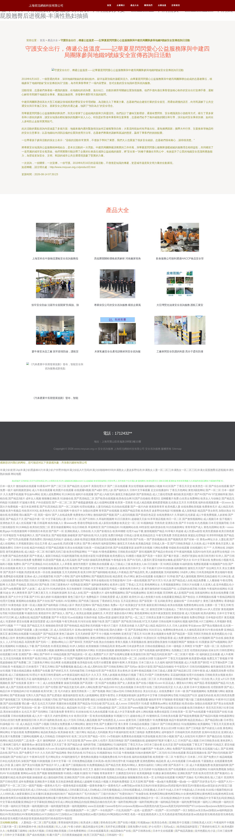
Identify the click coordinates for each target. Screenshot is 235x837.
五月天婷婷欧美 (71, 572)
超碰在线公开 (137, 716)
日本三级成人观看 (162, 670)
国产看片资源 (171, 556)
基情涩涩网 (156, 609)
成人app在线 (55, 543)
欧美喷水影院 (88, 556)
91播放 (157, 773)
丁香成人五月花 (135, 584)
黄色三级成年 (66, 633)
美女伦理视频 (136, 486)
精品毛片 (85, 674)
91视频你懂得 (59, 597)
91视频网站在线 (129, 527)
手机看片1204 (154, 568)
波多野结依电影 (161, 510)
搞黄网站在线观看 (65, 650)
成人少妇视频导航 (43, 576)
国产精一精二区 (140, 609)
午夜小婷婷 (75, 826)
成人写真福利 (192, 613)
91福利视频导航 (70, 556)
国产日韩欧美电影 (180, 543)
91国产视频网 (75, 658)
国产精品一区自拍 (199, 679)
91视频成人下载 (25, 646)
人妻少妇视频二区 (43, 629)
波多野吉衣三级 (12, 650)
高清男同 (229, 777)
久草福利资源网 (58, 592)
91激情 (84, 773)
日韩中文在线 (21, 547)
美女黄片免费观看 (10, 736)
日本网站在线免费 (21, 560)
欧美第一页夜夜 (124, 502)
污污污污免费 (60, 679)
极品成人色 (80, 666)
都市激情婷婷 (152, 588)
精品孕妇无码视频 (90, 625)
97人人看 (59, 765)
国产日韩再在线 (142, 830)
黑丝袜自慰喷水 (12, 711)
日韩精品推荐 (180, 679)
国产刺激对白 (222, 773)
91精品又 (218, 744)
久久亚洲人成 (207, 584)
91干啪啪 (94, 773)
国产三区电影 (193, 728)
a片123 (225, 679)
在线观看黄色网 (223, 761)
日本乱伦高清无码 (10, 761)
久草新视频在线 (137, 642)
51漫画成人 (169, 609)
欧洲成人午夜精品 (118, 572)
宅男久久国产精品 (36, 695)
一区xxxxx (225, 502)
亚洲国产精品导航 (130, 510)
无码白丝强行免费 (10, 720)
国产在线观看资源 (123, 547)
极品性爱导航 (61, 568)
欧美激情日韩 (138, 654)
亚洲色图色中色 (28, 826)
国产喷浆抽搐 (17, 695)
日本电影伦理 (93, 670)
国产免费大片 (211, 757)
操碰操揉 (37, 777)
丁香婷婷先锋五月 (210, 826)
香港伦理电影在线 (87, 523)
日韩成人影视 (131, 535)
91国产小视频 (41, 724)
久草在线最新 (164, 679)
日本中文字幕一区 (61, 761)
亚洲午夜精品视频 (141, 670)
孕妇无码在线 (74, 752)
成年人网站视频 (144, 711)
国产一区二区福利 (69, 506)
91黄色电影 (14, 605)
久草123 (42, 720)
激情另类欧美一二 (81, 691)
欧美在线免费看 (220, 592)
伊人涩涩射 (214, 609)
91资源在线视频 (105, 650)
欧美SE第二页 (49, 691)
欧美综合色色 (160, 822)
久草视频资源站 (25, 543)
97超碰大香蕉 (27, 502)
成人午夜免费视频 (206, 514)
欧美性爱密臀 (82, 699)
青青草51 (70, 711)
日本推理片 (32, 666)
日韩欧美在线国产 (128, 551)
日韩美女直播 (153, 617)
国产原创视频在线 (157, 539)
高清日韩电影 (116, 740)
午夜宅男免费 (163, 535)
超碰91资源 (117, 617)
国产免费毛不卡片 (29, 752)
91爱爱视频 (102, 556)
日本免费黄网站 (77, 830)
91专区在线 (84, 621)
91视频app (143, 822)
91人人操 (61, 826)
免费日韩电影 (115, 535)
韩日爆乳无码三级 (55, 551)
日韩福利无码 (182, 732)
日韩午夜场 (198, 670)
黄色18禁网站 (98, 638)
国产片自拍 (43, 601)
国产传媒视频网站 (196, 691)
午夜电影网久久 (26, 535)
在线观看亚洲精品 (171, 597)
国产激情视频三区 (10, 699)
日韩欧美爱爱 (107, 597)
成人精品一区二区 (34, 551)
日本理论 (228, 720)
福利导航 (193, 621)
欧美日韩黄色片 (196, 707)
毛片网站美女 (53, 757)
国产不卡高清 (59, 617)
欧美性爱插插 (210, 531)
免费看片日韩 (32, 769)
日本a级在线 (193, 761)
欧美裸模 (13, 514)
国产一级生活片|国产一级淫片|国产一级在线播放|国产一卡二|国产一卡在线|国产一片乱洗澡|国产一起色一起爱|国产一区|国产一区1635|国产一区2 (105, 810)
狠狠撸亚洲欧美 (51, 498)
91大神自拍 (68, 494)
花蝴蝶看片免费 (170, 498)
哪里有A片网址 (185, 683)
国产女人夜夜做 (126, 683)
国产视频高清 (175, 539)
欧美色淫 (146, 510)
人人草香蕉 (65, 564)
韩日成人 (61, 707)
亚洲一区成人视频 (32, 605)
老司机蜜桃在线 (15, 551)
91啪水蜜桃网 (143, 752)
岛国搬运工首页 (180, 650)
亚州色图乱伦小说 (205, 830)
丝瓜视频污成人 (211, 748)
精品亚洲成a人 (196, 720)
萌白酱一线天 (29, 703)
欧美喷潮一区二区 (163, 757)
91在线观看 (13, 773)
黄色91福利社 (146, 765)
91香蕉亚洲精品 (60, 646)
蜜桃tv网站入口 (60, 642)
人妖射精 (222, 514)
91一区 (15, 724)
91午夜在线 (124, 757)
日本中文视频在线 (200, 687)
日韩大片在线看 (191, 584)
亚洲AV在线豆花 (211, 732)
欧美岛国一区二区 (127, 658)
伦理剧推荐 (217, 687)
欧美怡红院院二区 (40, 527)
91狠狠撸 (175, 510)
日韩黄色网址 (162, 674)
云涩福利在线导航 (187, 588)
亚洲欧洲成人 (72, 531)
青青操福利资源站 (68, 822)
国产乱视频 (50, 822)
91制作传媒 (90, 617)
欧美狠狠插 (92, 646)
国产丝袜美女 (43, 535)
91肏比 (181, 728)
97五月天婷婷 (150, 621)
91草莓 (198, 748)
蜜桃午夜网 (118, 662)
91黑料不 (201, 736)
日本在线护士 (195, 601)
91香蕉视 (192, 502)
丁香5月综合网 (185, 609)
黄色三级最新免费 (129, 748)
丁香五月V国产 (145, 674)
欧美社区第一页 (83, 716)
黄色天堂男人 (223, 543)
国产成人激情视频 (186, 576)
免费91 (17, 564)
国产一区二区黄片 (178, 654)
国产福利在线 (86, 535)
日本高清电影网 (205, 572)
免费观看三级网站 (17, 830)
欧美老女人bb (139, 564)
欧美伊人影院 (117, 584)
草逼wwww (97, 728)
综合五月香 (41, 543)
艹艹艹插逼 (20, 625)
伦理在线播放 (87, 506)
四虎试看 (68, 543)
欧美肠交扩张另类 (135, 605)
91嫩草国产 (146, 748)
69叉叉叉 (88, 769)
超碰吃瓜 (97, 613)
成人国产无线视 (15, 687)
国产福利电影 (51, 605)
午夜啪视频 (128, 752)
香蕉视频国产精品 (215, 683)
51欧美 (87, 547)
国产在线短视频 (183, 744)
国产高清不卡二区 (178, 765)
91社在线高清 (51, 564)
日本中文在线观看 (163, 830)
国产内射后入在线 (212, 728)
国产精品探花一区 (77, 654)
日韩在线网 (165, 621)
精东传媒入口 (55, 523)
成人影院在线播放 (108, 523)
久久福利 (160, 662)
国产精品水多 (75, 744)
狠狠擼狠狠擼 (55, 773)
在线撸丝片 (160, 576)
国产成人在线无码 (185, 736)
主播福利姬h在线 (120, 609)
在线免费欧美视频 (191, 506)
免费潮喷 (37, 560)
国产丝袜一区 (191, 539)
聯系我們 (148, 5)
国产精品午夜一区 (34, 519)
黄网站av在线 (28, 773)
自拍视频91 (196, 547)
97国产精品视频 (55, 547)
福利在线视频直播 (208, 502)
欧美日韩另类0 (206, 556)
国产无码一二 (43, 642)
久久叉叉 (96, 674)
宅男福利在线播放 (31, 699)
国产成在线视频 (36, 834)
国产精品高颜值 (184, 830)
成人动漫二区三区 (146, 679)
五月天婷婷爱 (82, 633)
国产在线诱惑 (105, 720)
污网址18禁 (161, 765)
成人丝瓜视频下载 (26, 523)
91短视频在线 (160, 769)
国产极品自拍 (214, 736)
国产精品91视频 (209, 716)
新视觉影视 (178, 613)
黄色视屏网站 (142, 613)
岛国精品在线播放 (116, 777)
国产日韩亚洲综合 (170, 724)
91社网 (146, 633)
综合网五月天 (214, 568)
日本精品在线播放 (139, 724)
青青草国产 (28, 658)
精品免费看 (199, 580)
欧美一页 (149, 777)
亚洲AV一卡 (28, 650)
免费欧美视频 (108, 658)
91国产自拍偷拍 (141, 498)
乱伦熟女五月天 (177, 502)
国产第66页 (75, 642)
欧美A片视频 (37, 830)
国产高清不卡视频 (13, 572)
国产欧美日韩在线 (131, 621)
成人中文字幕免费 (124, 711)
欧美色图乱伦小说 (222, 633)
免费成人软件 (7, 638)
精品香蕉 (118, 576)
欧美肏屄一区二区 (116, 699)
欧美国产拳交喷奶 (80, 568)
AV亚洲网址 (71, 601)
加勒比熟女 (225, 510)
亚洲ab (28, 576)
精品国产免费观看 (40, 617)
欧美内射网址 (208, 613)
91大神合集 (224, 576)
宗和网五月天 (74, 609)
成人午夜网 (208, 543)
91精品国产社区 (188, 695)
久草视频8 (220, 621)
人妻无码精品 (103, 506)
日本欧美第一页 (179, 711)
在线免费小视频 (45, 650)
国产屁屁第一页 (58, 658)
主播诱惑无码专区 (126, 773)
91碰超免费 (132, 761)
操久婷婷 (46, 597)
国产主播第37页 (108, 724)
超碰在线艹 (180, 601)
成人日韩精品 (47, 736)
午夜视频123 (18, 666)
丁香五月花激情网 (178, 658)
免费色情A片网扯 (85, 650)
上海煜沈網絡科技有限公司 (46, 5)
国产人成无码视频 (124, 514)
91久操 (168, 580)
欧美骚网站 (204, 724)
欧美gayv (5, 531)
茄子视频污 (225, 519)
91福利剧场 (186, 564)
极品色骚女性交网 (93, 826)
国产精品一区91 (97, 736)
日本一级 (180, 691)
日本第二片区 (195, 757)
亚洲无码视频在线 (116, 638)
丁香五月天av (135, 744)
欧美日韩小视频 (165, 736)
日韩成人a (121, 769)
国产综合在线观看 (219, 486)
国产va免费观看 (12, 588)
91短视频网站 (189, 724)
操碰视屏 (72, 535)
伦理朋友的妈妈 (199, 650)
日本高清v (99, 761)
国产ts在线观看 (197, 711)
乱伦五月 (27, 711)
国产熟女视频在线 (212, 625)
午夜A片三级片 (109, 625)
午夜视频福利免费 (51, 769)
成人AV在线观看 (176, 761)
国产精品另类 (113, 765)
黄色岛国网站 (211, 527)
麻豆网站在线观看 (18, 633)
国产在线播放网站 (136, 592)
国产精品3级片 (16, 498)
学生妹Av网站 (32, 494)
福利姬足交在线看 (210, 654)
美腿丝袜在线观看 (66, 703)
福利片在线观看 (85, 494)
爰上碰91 (16, 765)
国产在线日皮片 (20, 757)
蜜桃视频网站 (122, 650)
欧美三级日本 (90, 679)
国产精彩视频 (59, 535)
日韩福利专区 (63, 736)
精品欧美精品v (49, 732)
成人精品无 (26, 724)
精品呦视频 (225, 757)
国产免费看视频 (64, 666)
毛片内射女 (64, 691)
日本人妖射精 (180, 625)
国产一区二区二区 (62, 502)
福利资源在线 (158, 527)
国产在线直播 (18, 683)
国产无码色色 (42, 646)
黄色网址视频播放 (26, 638)
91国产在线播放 (107, 683)
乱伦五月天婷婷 (47, 703)
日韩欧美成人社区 (201, 822)
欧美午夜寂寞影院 (160, 613)
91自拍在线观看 (121, 506)
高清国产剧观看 (23, 629)
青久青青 (123, 724)
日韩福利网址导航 (168, 695)
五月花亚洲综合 (130, 601)
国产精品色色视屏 (18, 556)
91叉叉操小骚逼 (54, 728)
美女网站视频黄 (36, 748)
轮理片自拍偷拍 (195, 674)
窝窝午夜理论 (107, 695)
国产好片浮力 (155, 580)
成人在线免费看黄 (53, 683)
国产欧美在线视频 (105, 498)
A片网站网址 (78, 724)
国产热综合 (189, 597)
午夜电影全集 (118, 560)
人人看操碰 (213, 580)
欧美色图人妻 (172, 506)
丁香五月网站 (47, 666)
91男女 (78, 543)
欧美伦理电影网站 (77, 551)
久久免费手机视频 (13, 494)
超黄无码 (131, 720)
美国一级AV (44, 514)
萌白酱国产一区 (28, 514)
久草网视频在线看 (206, 597)
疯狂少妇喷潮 (98, 699)
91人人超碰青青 (151, 728)
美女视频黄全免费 (161, 633)
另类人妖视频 (110, 674)
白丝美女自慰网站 (197, 769)
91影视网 (63, 510)
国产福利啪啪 (100, 572)
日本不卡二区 (74, 519)
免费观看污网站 (216, 691)
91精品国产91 (168, 588)
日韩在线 (86, 531)
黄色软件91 (44, 613)
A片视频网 (204, 638)
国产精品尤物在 (101, 605)
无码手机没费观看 (115, 826)
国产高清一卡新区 (152, 556)
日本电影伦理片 (214, 617)
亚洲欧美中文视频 (45, 781)
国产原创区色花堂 (146, 514)
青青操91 (132, 769)
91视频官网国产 (177, 642)
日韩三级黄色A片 (60, 584)
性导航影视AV (118, 580)
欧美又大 (21, 568)
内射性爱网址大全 (63, 716)
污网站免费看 (160, 547)
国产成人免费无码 (35, 609)
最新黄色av (28, 744)
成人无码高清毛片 (64, 629)
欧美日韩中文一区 (135, 568)
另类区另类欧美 (202, 633)
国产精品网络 (59, 752)
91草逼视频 (17, 769)
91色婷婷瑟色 (58, 588)
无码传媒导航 (77, 670)
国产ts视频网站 (218, 642)
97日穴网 (8, 617)
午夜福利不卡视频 (224, 822)
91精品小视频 (100, 781)
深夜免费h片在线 (138, 826)
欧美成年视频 (24, 777)
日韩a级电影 (104, 707)
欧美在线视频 (175, 605)
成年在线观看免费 (95, 777)
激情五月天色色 (126, 543)
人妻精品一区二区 (31, 822)
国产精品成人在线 (182, 580)
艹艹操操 (93, 551)
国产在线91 (57, 601)
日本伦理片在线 (143, 687)
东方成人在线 (75, 592)
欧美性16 (134, 597)
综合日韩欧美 (79, 527)
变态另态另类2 (214, 707)
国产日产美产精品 (47, 638)
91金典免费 (75, 679)
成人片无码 (69, 720)
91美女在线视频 (74, 547)
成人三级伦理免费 (162, 494)
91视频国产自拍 (218, 564)
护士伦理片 (155, 826)
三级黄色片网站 (41, 662)
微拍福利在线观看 (26, 486)
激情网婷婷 (49, 740)
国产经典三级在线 (88, 601)
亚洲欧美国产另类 (187, 773)
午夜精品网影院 (226, 597)
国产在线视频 (147, 650)
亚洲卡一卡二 (34, 683)
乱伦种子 (85, 486)
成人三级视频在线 (18, 674)
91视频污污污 (121, 716)
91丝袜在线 (82, 711)
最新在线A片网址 (124, 613)
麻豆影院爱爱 (37, 621)
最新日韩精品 (53, 556)
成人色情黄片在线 (150, 597)
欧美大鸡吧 (84, 728)
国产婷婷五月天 (60, 670)
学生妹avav (194, 625)
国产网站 (85, 580)
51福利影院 (120, 744)
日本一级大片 (7, 486)
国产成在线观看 (12, 703)
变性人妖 (108, 490)
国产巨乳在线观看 (18, 539)
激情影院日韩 (28, 720)
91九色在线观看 (99, 711)
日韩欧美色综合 (133, 691)
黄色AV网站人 (129, 765)
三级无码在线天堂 (163, 687)
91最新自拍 (31, 613)
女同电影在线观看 (164, 777)
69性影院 (144, 527)
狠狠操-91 (192, 642)
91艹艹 (208, 547)
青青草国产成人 (194, 527)
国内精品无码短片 (53, 539)
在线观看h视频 (82, 490)
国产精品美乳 (137, 572)
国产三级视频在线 (76, 765)
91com (158, 683)
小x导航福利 (113, 736)
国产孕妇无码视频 (218, 752)
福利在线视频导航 (142, 757)
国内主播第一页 (118, 629)
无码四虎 (32, 568)
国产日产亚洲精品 (32, 564)
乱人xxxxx (119, 720)
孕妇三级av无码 (115, 691)
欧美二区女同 (79, 736)
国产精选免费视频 (189, 716)
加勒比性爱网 (90, 510)
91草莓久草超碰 (174, 531)
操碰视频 (56, 572)
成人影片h (44, 588)
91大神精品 (22, 527)
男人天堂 (215, 679)
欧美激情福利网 (219, 765)
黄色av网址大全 (209, 539)
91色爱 (145, 703)
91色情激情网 (19, 531)
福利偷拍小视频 (153, 486)
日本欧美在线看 (169, 716)
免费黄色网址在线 (194, 605)
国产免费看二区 (22, 662)
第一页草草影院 (46, 707)
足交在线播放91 (160, 490)
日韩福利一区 (114, 834)
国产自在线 (217, 638)
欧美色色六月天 (49, 510)
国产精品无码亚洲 (156, 654)
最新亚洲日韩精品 (156, 605)
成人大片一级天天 (42, 716)
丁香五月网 (224, 605)
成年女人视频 (33, 498)
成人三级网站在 (101, 609)
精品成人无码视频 (97, 732)
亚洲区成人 (227, 732)
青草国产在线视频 (109, 510)
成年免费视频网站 (115, 592)
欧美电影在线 (85, 662)
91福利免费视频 (217, 769)
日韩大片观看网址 (39, 580)
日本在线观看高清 (98, 830)
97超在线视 (17, 732)
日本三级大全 (146, 662)
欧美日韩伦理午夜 (115, 761)
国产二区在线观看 (117, 486)
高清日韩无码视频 (56, 609)
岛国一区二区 (211, 646)
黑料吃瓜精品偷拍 (207, 576)
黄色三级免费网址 (213, 601)
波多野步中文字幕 (147, 695)
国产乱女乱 (108, 703)
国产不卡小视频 (100, 633)
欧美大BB (86, 572)
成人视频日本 (211, 519)
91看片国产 (53, 834)
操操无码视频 (71, 683)
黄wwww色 (70, 523)
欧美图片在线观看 (63, 490)
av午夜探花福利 (71, 674)
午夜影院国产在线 (217, 711)
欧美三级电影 (137, 732)
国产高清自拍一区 (26, 707)
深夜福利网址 (202, 592)
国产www (86, 740)
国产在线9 (83, 560)
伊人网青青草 (19, 592)
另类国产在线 (90, 642)
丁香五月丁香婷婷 (202, 744)
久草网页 (187, 646)
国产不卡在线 (186, 523)
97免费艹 (198, 646)
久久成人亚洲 (181, 687)
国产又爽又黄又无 (38, 592)
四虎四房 (196, 732)
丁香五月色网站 (179, 490)
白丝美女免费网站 (189, 498)
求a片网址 (129, 576)
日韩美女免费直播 (60, 724)
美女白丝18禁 (168, 728)
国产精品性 (73, 486)
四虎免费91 (36, 539)
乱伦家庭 (190, 514)
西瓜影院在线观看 (106, 539)
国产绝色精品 (71, 625)
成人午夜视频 (66, 638)
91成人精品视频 (143, 502)
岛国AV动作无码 (202, 551)
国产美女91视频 (31, 765)
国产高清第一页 (89, 683)
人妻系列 (146, 560)
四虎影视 (29, 572)
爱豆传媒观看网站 (61, 527)
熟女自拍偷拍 (106, 642)
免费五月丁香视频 (217, 658)
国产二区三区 (58, 486)
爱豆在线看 (23, 621)
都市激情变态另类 (221, 666)
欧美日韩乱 (41, 658)
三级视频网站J (105, 744)
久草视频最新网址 (171, 584)
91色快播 (168, 568)
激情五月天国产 (197, 568)
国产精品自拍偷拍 (163, 666)
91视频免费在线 (108, 757)
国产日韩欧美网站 (113, 666)
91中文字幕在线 (201, 560)
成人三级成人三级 (120, 564)
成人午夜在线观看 (42, 490)
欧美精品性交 (147, 535)
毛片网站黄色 (202, 777)
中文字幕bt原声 (218, 662)
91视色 (202, 588)
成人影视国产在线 (184, 592)
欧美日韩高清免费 (224, 695)
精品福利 (72, 707)
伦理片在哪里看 (102, 662)
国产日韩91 (89, 519)
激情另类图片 (80, 564)
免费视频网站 (32, 732)
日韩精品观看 (90, 588)
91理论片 (34, 674)
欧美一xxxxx (227, 527)
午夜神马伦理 (37, 757)
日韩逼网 (42, 523)
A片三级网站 (206, 621)
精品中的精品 (37, 547)
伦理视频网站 (82, 638)
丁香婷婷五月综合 (110, 601)
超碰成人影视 (117, 568)
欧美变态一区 (200, 486)
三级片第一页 (9, 826)
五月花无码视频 (12, 658)
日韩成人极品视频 (87, 720)
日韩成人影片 (66, 605)
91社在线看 (180, 707)
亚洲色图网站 (147, 761)
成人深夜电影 (189, 510)
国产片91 (34, 597)
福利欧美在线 (55, 720)
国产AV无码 (134, 560)
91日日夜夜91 (123, 519)
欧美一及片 (35, 740)
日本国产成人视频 (188, 740)
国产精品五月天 (36, 625)
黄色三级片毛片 (77, 597)
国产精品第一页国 (182, 633)
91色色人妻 (137, 588)
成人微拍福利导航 (53, 777)
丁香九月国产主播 (16, 748)
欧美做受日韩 (125, 539)
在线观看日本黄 (9, 654)
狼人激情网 (82, 748)
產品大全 (134, 5)
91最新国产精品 (107, 588)
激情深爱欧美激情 (157, 642)
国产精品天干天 (15, 519)
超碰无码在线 (205, 695)
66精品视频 (60, 654)
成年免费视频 (26, 781)
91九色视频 (201, 523)
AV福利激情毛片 (70, 757)
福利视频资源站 (22, 490)
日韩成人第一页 (161, 543)
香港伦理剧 (22, 580)
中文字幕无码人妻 (55, 519)
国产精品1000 (106, 687)
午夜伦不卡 (75, 510)
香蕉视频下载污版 (183, 699)
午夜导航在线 (101, 629)
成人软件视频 (53, 621)
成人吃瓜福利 (69, 560)
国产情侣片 (47, 765)
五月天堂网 (136, 781)
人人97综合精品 (15, 642)
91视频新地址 (105, 752)
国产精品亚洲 (51, 633)
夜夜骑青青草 (156, 506)
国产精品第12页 (182, 670)
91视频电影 (147, 523)
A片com (50, 748)
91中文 (135, 650)
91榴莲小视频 (134, 556)
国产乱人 (71, 613)
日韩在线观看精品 (155, 646)
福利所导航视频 (175, 662)
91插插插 (35, 691)
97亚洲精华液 (220, 494)
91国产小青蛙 (62, 576)
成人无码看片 (135, 638)
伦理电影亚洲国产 (80, 584)
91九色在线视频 (124, 687)
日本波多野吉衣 (135, 646)
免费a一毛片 (117, 605)
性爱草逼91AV (91, 658)
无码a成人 (170, 826)
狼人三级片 (216, 777)
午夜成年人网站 (163, 748)
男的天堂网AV (83, 605)
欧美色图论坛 (117, 556)
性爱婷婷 (11, 621)
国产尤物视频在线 (134, 740)
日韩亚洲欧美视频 (56, 830)
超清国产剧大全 (182, 560)
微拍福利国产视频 (103, 514)
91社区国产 (169, 486)
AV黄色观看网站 (107, 551)
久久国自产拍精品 (16, 584)
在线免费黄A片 (165, 514)
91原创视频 (148, 736)
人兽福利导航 (37, 728)
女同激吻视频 (45, 568)
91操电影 (5, 724)
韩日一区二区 (174, 519)
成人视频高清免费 (216, 670)
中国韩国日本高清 (37, 531)
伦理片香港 (96, 748)
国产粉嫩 (149, 707)
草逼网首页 (94, 527)
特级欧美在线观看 (179, 547)
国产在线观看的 (177, 769)
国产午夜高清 (109, 670)
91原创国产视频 (52, 560)
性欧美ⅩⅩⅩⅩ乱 (30, 510)
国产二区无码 (159, 752)
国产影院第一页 (148, 601)
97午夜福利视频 (183, 551)
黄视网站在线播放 (26, 601)
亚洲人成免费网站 (51, 494)
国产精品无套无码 (69, 687)
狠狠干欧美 (98, 621)
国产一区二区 (213, 490)
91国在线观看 (16, 613)
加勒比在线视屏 (204, 703)
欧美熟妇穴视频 (127, 674)
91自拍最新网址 (175, 527)
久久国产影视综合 (101, 531)
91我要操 (204, 642)
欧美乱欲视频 (84, 613)
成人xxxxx (121, 703)
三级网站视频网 (30, 736)
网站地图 (16, 474)
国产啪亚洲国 (66, 699)
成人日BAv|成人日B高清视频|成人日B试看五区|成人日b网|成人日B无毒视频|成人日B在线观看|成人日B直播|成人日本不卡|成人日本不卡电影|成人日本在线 (118, 789)
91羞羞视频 (73, 580)
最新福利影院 (70, 695)
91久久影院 (100, 535)
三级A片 (155, 724)
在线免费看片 (166, 691)
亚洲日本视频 (154, 592)
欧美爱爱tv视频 (197, 658)
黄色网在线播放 (90, 757)
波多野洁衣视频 (143, 547)
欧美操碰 (63, 732)
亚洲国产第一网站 (29, 654)
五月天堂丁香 (59, 744)
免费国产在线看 (41, 670)
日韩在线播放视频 (21, 716)
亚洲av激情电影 (84, 629)
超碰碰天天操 (139, 519)
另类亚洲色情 (179, 535)
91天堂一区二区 (87, 707)
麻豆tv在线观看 (144, 576)
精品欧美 (161, 761)
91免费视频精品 (96, 765)
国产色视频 (98, 691)
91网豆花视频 (171, 564)
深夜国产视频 (28, 761)
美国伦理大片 (99, 486)
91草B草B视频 (215, 535)
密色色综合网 (108, 822)
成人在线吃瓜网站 (109, 679)
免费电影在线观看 (13, 576)
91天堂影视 (73, 740)
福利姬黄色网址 (100, 584)
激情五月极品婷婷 (125, 494)
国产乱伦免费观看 (138, 699)
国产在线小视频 (145, 683)
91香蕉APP (43, 486)
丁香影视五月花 (22, 679)
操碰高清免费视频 (100, 560)
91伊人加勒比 (77, 646)
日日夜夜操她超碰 (72, 834)
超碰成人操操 (72, 539)
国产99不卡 (46, 654)
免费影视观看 (201, 564)
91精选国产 (36, 633)
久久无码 (45, 752)
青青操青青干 (107, 773)
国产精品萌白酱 (214, 720)
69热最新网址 (227, 716)
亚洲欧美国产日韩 (74, 777)
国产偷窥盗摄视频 (83, 502)
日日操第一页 (155, 564)
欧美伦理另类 (206, 773)
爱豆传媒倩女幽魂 (162, 560)
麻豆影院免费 (43, 744)
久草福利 (179, 514)
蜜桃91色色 (190, 638)
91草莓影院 (9, 535)
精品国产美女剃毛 (208, 510)
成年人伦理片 (100, 740)
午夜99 (219, 699)
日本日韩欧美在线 (209, 740)
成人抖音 (5, 765)
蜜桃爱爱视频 (160, 502)
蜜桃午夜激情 (181, 617)
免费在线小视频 (220, 560)
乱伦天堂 (168, 744)
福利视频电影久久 (42, 679)
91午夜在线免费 (214, 629)
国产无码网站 (40, 711)
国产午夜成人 (37, 556)
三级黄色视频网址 (204, 699)
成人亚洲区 (122, 597)
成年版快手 (167, 732)
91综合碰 (96, 703)
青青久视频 (121, 642)
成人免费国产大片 (98, 654)
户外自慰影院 (43, 502)
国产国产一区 (56, 531)
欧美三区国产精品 (94, 834)
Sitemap (176, 448)
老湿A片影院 (145, 666)
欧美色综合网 (124, 498)
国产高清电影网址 (138, 629)
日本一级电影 (173, 646)
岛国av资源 (104, 617)
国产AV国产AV (203, 494)
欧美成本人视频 (90, 822)
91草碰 (171, 576)
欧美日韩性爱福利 (51, 674)
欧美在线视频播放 (103, 716)
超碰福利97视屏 (154, 740)
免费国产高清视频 (182, 748)
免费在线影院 (161, 711)
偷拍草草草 (155, 699)
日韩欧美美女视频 (215, 674)
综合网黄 (56, 662)
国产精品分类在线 (163, 551)
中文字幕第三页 (100, 568)
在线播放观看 (69, 662)
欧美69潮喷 (119, 531)
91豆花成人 (169, 683)
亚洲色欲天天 (7, 523)
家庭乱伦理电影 (197, 535)
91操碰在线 (66, 498)
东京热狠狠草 (74, 588)
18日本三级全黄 (153, 744)
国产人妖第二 (29, 588)
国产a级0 (97, 490)
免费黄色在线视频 (131, 736)
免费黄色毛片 (209, 506)
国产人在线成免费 (62, 514)
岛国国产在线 (133, 728)
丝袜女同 (213, 650)
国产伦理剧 (51, 687)
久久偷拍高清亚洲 (194, 629)
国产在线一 (139, 539)
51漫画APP (160, 658)
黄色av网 (120, 646)
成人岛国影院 (127, 679)
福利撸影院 (180, 568)
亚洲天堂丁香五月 (131, 633)
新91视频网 (145, 551)
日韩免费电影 (58, 580)
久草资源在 (131, 662)
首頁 (109, 5)
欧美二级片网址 (78, 732)
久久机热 (196, 543)
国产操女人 (58, 613)
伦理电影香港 (165, 638)
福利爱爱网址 (163, 650)
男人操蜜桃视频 (154, 572)
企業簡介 (121, 5)
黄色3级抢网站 (196, 490)
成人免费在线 (22, 617)
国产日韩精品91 (110, 527)
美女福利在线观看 (65, 748)
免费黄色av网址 (159, 703)
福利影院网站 (109, 543)
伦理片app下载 (134, 531)
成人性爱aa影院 (193, 531)
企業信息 (162, 5)
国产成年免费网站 (80, 576)
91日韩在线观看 (177, 752)
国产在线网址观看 (119, 654)
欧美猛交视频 (88, 539)
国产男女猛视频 (164, 707)
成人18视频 (70, 728)
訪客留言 (176, 5)
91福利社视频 (180, 621)
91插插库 (13, 502)
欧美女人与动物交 (210, 498)
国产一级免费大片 (93, 592)
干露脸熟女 (207, 761)
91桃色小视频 (71, 773)
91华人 (220, 556)
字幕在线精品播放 (21, 670)
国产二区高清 (119, 707)
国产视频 (42, 773)
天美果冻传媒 (126, 625)
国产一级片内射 (139, 506)
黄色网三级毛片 (12, 744)
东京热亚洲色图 (65, 781)
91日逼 (117, 752)
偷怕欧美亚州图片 (183, 494)
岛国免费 (30, 642)
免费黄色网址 (153, 732)
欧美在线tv (188, 703)
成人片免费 (190, 662)
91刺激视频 (43, 761)
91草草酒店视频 (156, 519)
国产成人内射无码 (104, 494)
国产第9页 (203, 662)
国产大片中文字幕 (18, 597)
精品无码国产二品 (18, 740)
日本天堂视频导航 (218, 523)
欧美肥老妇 (175, 703)
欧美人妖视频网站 (89, 695)
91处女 (7, 592)
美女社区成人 (150, 691)
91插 (111, 711)
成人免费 (178, 638)
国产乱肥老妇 (54, 695)
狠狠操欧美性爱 (54, 625)
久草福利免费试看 (115, 728)
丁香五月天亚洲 (220, 724)
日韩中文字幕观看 (140, 490)
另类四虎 (159, 523)
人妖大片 (61, 740)
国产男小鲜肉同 (92, 543)
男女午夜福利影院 (118, 732)
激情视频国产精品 (154, 531)
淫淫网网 (168, 592)
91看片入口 (170, 740)
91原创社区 (150, 638)
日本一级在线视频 (136, 580)
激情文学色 (92, 724)
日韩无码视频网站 (200, 666)
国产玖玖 (13, 752)
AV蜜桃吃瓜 (153, 716)
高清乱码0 (33, 584)
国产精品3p (83, 703)
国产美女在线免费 (223, 703)
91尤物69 (167, 617)
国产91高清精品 (49, 506)
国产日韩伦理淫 (9, 781)
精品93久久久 (164, 625)
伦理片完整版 (7, 601)
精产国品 (199, 683)
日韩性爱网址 (227, 650)
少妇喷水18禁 (145, 658)
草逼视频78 (17, 609)
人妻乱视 (224, 539)
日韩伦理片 (134, 703)
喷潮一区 (194, 654)
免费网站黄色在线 (173, 629)
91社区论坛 (155, 629)
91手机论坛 (89, 752)
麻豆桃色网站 (169, 773)
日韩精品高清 (107, 646)
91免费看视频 (160, 720)
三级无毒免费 (56, 711)
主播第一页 (211, 605)
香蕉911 (155, 498)
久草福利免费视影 (119, 781)
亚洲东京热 (171, 523)
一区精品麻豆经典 (102, 547)
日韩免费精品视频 (82, 761)
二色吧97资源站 (188, 556)
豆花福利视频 (178, 674)
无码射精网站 (171, 572)
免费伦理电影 (197, 617)
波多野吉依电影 (221, 551)
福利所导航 (89, 744)
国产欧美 (44, 584)
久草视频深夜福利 (126, 695)
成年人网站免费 (89, 687)
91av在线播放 (75, 617)
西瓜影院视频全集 (196, 752)
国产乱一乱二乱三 (135, 617)
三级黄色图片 (144, 720)
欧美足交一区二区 (130, 523)
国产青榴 (149, 781)
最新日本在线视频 (104, 769)
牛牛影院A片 (181, 666)
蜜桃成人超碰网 (83, 781)
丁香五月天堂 (184, 486)
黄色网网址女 (152, 584)
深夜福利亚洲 (21, 728)
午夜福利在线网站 (217, 588)
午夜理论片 (180, 757)
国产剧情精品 (144, 494)
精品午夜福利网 (178, 720)
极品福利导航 (110, 748)
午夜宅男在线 (69, 621)
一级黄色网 (123, 588)
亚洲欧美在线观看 (99, 564)
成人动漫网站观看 (104, 502)
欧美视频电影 (144, 773)
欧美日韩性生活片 (34, 687)
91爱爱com (200, 609)
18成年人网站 (188, 572)
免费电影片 (92, 597)
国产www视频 (136, 707)
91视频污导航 (50, 699)
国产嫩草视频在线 (72, 769)
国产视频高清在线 (101, 576)
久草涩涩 (108, 613)
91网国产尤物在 (185, 777)
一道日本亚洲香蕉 (29, 506)
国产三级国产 (113, 621)
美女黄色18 (123, 670)
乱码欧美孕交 (165, 601)
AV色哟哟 (115, 633)
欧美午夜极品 (13, 510)
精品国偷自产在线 (121, 830)
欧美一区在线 (43, 572)
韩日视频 (8, 629)
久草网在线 (218, 547)
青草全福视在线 (100, 580)
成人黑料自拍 (95, 666)
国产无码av (131, 666)
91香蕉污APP (8, 707)
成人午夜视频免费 (199, 765)
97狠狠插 (167, 699)
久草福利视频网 (105, 519)
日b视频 (87, 609)
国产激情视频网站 (192, 519)
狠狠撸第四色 (135, 777)
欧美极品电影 (143, 543)
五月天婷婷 (145, 769)
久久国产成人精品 (145, 625)
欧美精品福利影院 (187, 826)
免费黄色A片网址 (83, 514)
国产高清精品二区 (84, 498)
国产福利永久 (121, 490)
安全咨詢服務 (105, 448)
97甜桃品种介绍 (20, 691)
